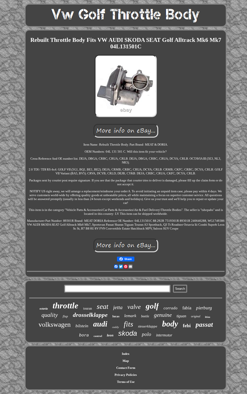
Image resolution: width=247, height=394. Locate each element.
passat (204, 324)
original (195, 316)
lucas (115, 316)
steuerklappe (147, 326)
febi (187, 325)
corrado (171, 308)
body (170, 323)
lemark (130, 315)
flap (65, 316)
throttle (65, 305)
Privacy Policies (126, 375)
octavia (44, 308)
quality (49, 315)
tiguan (181, 316)
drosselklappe (90, 315)
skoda (127, 333)
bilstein (81, 325)
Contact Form (125, 368)
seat (102, 306)
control (98, 336)
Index (126, 354)
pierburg (204, 307)
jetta (118, 307)
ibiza (207, 317)
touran (87, 308)
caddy (115, 327)
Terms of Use (126, 382)
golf (152, 306)
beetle (145, 316)
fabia (186, 307)
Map (126, 361)
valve (134, 306)
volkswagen (55, 324)
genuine (163, 315)
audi (100, 324)
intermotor (164, 335)
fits (128, 324)
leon (110, 335)
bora (84, 335)
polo (146, 334)
